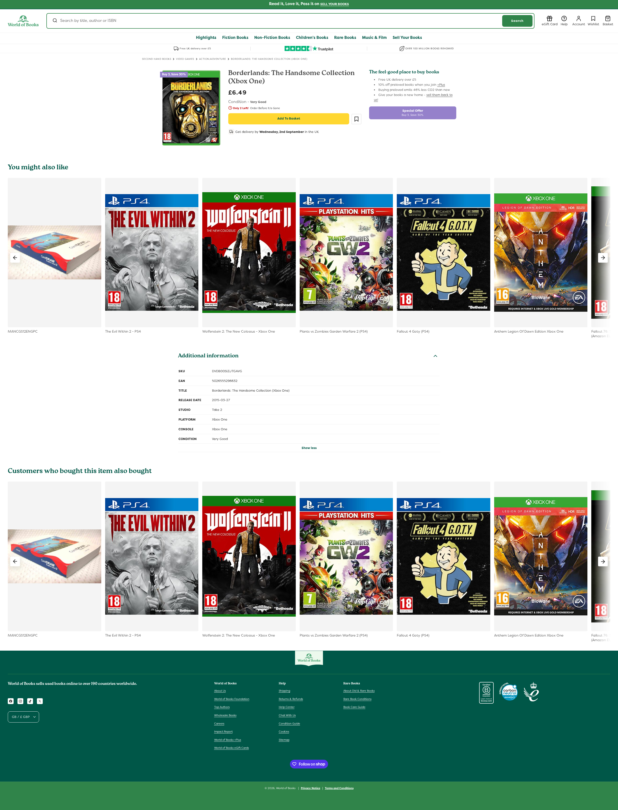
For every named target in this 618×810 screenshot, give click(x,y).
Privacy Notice (310, 787)
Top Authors (222, 707)
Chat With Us (287, 715)
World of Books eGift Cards (231, 748)
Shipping (284, 690)
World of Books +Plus (227, 739)
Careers (219, 723)
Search (517, 21)
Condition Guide (289, 723)
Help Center (287, 707)
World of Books (286, 788)
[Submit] (54, 21)
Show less (309, 448)
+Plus (441, 84)
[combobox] (290, 21)
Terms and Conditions (339, 787)
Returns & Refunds (291, 699)
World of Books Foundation (231, 699)
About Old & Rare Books (359, 690)
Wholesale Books (225, 715)
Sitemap (284, 739)
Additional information (208, 356)
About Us (220, 690)
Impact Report (223, 731)
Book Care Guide (354, 707)
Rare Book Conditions (357, 699)
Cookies (284, 731)
